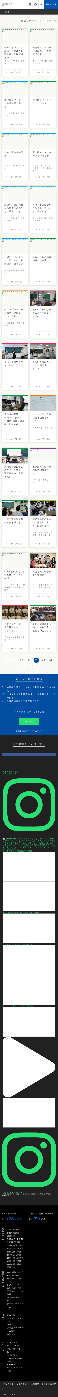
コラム (10, 1325)
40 (43, 660)
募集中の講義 (13, 1233)
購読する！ (29, 721)
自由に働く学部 (14, 1264)
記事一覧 (11, 1315)
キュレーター (13, 1297)
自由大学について (15, 1272)
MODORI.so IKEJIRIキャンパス (15, 1349)
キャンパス (12, 1343)
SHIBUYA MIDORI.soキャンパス (15, 1368)
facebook (30, 4)
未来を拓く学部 (14, 1261)
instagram (35, 4)
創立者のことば (14, 1278)
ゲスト (10, 1301)
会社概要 (35, 1384)
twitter (41, 4)
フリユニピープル (15, 1291)
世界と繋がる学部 (15, 1248)
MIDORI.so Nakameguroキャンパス (15, 1358)
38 (29, 660)
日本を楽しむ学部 (15, 1258)
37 (21, 660)
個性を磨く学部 (14, 1252)
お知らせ (11, 1334)
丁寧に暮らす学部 (15, 1245)
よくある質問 (22, 1384)
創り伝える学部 (14, 1255)
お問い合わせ (8, 1384)
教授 (9, 1294)
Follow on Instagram (12, 1192)
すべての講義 (13, 1230)
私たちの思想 (13, 1275)
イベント (11, 1282)
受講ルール (12, 1267)
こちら (29, 731)
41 (50, 660)
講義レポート (13, 1236)
